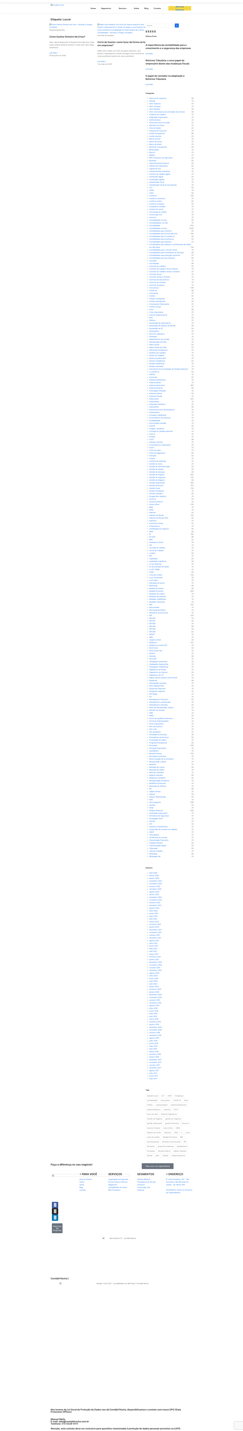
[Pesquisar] (177, 25)
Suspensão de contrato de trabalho (163, 829)
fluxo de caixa (152, 1114)
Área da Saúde (155, 128)
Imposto (152, 512)
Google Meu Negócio (157, 496)
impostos (167, 1133)
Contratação (154, 263)
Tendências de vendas (158, 837)
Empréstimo (154, 407)
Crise (151, 309)
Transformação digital (157, 846)
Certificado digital (156, 177)
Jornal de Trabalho (156, 550)
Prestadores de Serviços (159, 737)
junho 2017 (153, 1076)
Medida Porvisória (156, 588)
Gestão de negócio (156, 475)
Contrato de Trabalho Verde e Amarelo (164, 272)
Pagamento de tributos (158, 672)
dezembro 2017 (155, 1060)
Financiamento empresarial (159, 445)
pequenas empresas (166, 1146)
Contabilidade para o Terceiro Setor (163, 250)
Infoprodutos (154, 526)
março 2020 (154, 986)
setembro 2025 (155, 889)
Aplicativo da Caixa (156, 125)
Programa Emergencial (158, 743)
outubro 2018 (154, 1032)
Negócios (153, 642)
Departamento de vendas (159, 339)
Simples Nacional (156, 810)
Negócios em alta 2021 (158, 645)
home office (168, 1128)
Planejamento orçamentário (160, 702)
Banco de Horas (155, 142)
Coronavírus (154, 288)
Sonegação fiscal (156, 818)
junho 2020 (153, 978)
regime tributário (180, 1151)
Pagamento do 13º (156, 675)
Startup (152, 821)
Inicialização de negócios (159, 529)
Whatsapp (153, 854)
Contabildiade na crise (158, 220)
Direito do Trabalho (156, 355)
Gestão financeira (156, 485)
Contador (153, 261)
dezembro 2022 (155, 897)
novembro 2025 (155, 884)
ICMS (151, 510)
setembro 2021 (155, 938)
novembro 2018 (155, 1030)
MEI (150, 605)
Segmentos (106, 8)
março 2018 (153, 1052)
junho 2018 (153, 1043)
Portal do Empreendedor (159, 721)
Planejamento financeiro (158, 699)
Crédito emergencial (157, 301)
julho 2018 (153, 1041)
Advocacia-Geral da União (159, 123)
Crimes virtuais (155, 307)
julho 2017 (153, 1073)
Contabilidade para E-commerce (162, 236)
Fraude (152, 458)
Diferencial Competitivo (158, 350)
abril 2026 (153, 873)
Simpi (151, 808)
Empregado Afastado (157, 391)
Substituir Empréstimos (158, 827)
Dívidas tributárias (156, 366)
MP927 (152, 634)
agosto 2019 (154, 1005)
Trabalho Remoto (156, 843)
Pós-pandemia (155, 732)
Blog (146, 8)
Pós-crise (153, 729)
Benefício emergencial (158, 147)
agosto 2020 (154, 973)
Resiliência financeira (157, 783)
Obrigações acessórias (158, 661)
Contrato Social (155, 274)
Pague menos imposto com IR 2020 (163, 678)
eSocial (152, 426)
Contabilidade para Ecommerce (161, 239)
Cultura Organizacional (158, 315)
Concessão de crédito (158, 212)
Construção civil (155, 215)
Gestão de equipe (156, 469)
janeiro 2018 (154, 1057)
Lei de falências (155, 564)
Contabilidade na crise (158, 228)
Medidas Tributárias (157, 602)
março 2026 (154, 875)
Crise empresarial (156, 312)
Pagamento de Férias (157, 670)
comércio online (155, 201)
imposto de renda (154, 1133)
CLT (150, 188)
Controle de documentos (159, 280)
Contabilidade (154, 225)
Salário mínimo (155, 791)
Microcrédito (154, 607)
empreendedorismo (178, 1105)
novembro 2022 (155, 900)
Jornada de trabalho (157, 548)
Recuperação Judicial (157, 762)
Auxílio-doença (155, 136)
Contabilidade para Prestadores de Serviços (166, 252)
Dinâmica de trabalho (157, 353)
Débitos (152, 320)
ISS (150, 545)
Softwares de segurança (159, 816)
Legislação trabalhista (157, 561)
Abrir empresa (154, 104)
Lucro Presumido (156, 577)
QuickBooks (154, 751)
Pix (150, 697)
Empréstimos (154, 412)
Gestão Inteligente (156, 491)
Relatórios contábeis (157, 778)
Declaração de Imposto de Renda (162, 326)
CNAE (151, 190)
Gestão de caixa (155, 464)
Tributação (153, 848)
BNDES (152, 155)
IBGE (151, 507)
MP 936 (152, 626)
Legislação (153, 559)
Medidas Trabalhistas (157, 599)
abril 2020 (153, 984)
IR (150, 534)
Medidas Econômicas (157, 596)
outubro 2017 (154, 1065)
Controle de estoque (157, 282)
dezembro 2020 (155, 962)
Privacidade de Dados (157, 740)
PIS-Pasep (153, 694)
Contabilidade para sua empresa (162, 258)
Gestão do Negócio (157, 480)
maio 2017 (153, 1079)
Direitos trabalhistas (157, 361)
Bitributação (154, 150)
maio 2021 (153, 949)
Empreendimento (156, 388)
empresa (167, 1110)
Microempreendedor (157, 610)
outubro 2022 (154, 902)
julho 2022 (153, 911)
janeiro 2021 (154, 959)
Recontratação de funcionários (161, 759)
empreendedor (162, 1105)
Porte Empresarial (156, 724)
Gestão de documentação (159, 466)
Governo (152, 499)
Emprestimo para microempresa (161, 410)
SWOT (151, 832)
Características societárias (159, 171)
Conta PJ (152, 217)
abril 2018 (153, 1049)
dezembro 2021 (155, 930)
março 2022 (154, 922)
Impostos (153, 521)
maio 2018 (153, 1046)
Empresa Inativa (155, 393)
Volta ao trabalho (156, 851)
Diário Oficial (154, 345)
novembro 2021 (155, 932)
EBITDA (152, 374)
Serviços (122, 8)
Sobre (136, 8)
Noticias (152, 656)
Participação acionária (157, 683)
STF (150, 824)
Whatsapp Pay (154, 856)
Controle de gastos (157, 285)
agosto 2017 (154, 1070)
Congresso (179, 1096)
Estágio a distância (156, 429)
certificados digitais (157, 179)
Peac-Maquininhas (156, 686)
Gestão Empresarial (157, 483)
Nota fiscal (153, 648)
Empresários (154, 402)
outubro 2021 (154, 935)
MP (150, 615)
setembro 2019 (155, 1003)
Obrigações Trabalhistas (158, 667)
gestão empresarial (154, 1123)
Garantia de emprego (157, 461)
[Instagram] (184, 2)
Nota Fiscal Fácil (155, 651)
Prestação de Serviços (158, 734)
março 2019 (153, 1019)
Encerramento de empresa (159, 418)
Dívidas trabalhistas (157, 364)
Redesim (152, 764)
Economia (153, 377)
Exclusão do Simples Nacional (161, 431)
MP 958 (152, 632)
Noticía (152, 653)
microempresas (153, 1142)
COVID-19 (153, 291)
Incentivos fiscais (156, 523)
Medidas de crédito (157, 594)
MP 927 (152, 621)
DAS (151, 318)
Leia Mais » (53, 53)
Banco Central (154, 139)
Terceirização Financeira (158, 840)
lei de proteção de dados (159, 567)
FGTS (151, 439)
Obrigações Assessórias (158, 664)
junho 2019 (153, 1011)
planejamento (182, 1146)
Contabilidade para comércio (160, 231)
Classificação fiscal (156, 182)
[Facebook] (188, 2)
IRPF (151, 540)
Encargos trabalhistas (157, 415)
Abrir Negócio (154, 109)
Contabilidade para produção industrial (164, 255)
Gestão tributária (156, 493)
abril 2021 (153, 951)
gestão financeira (172, 1123)
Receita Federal (155, 753)
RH (150, 789)
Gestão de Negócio (154, 1119)
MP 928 (152, 623)
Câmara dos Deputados (158, 166)
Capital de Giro (155, 169)
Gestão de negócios (157, 477)
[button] (146, 31)
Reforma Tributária (156, 772)
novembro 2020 (155, 965)
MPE (151, 637)
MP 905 (152, 618)
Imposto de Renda (156, 515)
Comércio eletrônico (157, 198)
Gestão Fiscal (154, 488)
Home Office (154, 504)
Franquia (152, 456)
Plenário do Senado (157, 710)
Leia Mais (149, 54)
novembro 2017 (155, 1062)
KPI (150, 556)
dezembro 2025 (155, 881)
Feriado (152, 437)
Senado (152, 805)
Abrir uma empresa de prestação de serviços (167, 112)
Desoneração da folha (158, 342)
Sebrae (152, 794)
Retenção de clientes (157, 786)
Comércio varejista (156, 204)
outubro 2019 (154, 1000)
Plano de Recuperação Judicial (161, 707)
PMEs (151, 716)
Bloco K (152, 152)
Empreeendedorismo (157, 380)
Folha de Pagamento (157, 453)
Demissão (153, 336)
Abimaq (152, 101)
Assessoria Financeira (158, 131)
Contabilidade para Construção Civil (163, 234)
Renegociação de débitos (159, 781)
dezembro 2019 (155, 995)
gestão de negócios (173, 1119)
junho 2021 (153, 946)
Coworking (153, 293)
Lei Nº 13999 (154, 569)
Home (93, 8)
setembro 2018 (155, 1035)
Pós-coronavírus (155, 726)
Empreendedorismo (157, 385)
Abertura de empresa (157, 98)
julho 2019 (153, 1008)
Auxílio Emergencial (157, 133)
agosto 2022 (154, 908)
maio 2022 (153, 916)
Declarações (154, 331)
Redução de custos (157, 767)
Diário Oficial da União (158, 347)
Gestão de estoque (157, 472)
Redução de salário (156, 770)
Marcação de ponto (157, 583)
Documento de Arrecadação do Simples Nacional (168, 369)
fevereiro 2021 (155, 957)
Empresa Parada (155, 396)
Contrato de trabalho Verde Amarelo (163, 269)
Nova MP (152, 659)
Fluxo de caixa (155, 450)
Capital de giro (152, 1096)
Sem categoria (155, 802)
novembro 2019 (155, 997)
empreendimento (153, 1110)
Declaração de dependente (160, 323)
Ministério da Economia (158, 613)
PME (151, 713)
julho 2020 (153, 976)
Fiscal (151, 448)
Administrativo (155, 120)
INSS (151, 532)
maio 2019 (153, 1014)
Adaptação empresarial (158, 117)
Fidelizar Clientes (156, 442)
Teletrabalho (154, 835)
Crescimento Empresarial (159, 304)
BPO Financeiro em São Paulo (161, 158)
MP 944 (152, 629)
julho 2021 (153, 943)
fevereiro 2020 (155, 989)
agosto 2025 (154, 892)
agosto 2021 (154, 941)
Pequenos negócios (157, 691)
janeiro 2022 (154, 927)
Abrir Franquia (154, 106)
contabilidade (152, 1100)
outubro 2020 (154, 968)
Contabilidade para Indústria (160, 242)
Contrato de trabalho (157, 266)
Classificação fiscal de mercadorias (163, 185)
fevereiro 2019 (155, 1022)
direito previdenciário (157, 358)
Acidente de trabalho (157, 114)
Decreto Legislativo (157, 334)
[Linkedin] (192, 2)
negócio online (155, 640)
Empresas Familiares (157, 404)
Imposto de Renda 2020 (158, 518)
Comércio (153, 196)
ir (181, 1133)
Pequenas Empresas (157, 689)
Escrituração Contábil (157, 423)
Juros (187, 1133)
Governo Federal (156, 502)
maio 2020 (153, 981)
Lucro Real (153, 580)
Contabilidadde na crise (158, 223)
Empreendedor (155, 382)
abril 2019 (153, 1016)
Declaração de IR (155, 328)
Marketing (153, 586)
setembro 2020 (155, 970)
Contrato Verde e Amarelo (159, 277)
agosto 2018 (154, 1038)
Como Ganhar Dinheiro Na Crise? (67, 36)
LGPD (151, 572)
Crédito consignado (157, 299)
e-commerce (154, 372)
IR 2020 (152, 537)
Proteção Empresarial (157, 748)
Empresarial (153, 399)
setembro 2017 (155, 1068)
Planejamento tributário (158, 705)
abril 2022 (153, 919)
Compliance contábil (157, 207)
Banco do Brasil (155, 144)
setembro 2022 (155, 905)
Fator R (152, 434)
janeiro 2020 (154, 992)
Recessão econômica (157, 756)
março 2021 (153, 954)
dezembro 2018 (155, 1027)
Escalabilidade (154, 420)
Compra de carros (156, 209)
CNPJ (151, 193)
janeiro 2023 (154, 894)
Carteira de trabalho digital (159, 174)
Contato (157, 8)
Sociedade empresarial (158, 813)
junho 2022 (153, 913)
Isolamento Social (156, 542)
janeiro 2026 (154, 878)
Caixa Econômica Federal (159, 163)
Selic (151, 800)
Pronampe (153, 745)
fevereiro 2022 (155, 924)
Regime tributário (156, 775)
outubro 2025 (154, 886)
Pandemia (153, 680)
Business (152, 161)
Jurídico (152, 553)
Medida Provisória (156, 591)
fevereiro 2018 (155, 1054)
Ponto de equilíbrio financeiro (161, 718)
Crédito (152, 296)
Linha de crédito (155, 575)
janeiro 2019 (154, 1024)
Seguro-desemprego (157, 797)
